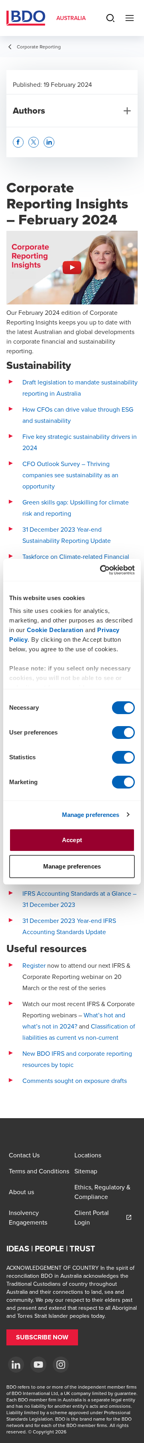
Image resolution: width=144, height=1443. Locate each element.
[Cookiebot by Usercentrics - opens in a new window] (101, 570)
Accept (72, 840)
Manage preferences (91, 814)
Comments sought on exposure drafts (74, 1080)
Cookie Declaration (55, 629)
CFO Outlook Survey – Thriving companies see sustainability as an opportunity (70, 474)
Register (34, 965)
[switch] (123, 732)
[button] (18, 142)
